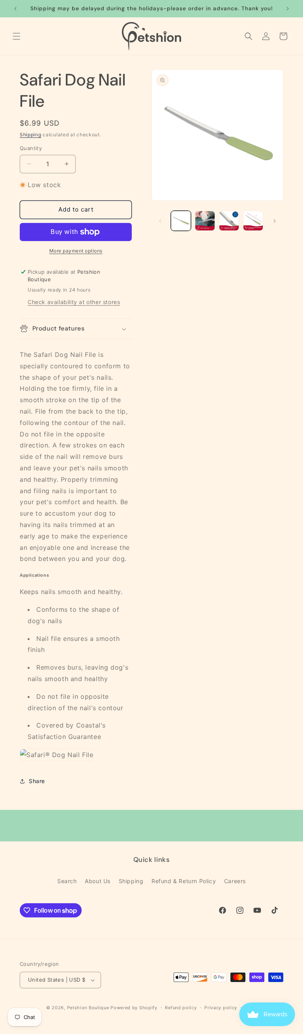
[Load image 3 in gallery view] (229, 221)
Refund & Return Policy (184, 881)
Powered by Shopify (133, 1007)
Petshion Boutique (88, 1007)
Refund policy (180, 1007)
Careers (235, 881)
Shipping (30, 134)
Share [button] (37, 781)
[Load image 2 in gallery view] (205, 221)
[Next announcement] (287, 8)
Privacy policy (220, 1007)
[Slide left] (160, 221)
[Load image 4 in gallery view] (253, 221)
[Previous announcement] (15, 8)
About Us (97, 881)
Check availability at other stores (74, 302)
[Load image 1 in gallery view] (181, 221)
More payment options (76, 251)
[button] (16, 36)
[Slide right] (274, 221)
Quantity (31, 148)
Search (67, 881)
